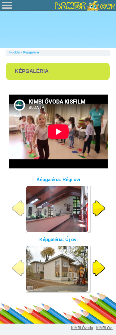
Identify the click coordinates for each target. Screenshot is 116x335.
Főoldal (14, 52)
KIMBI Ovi (104, 328)
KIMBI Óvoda (82, 328)
